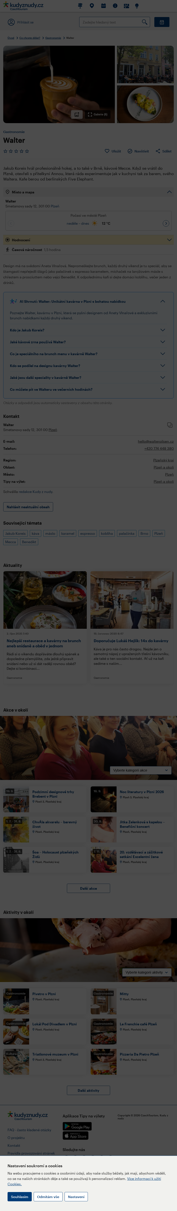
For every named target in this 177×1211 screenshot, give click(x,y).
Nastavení (76, 1197)
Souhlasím (19, 1197)
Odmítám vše (48, 1197)
